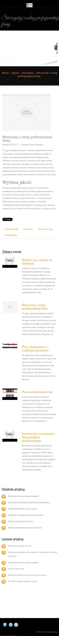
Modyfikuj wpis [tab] (11, 235)
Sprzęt (15, 72)
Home (5, 72)
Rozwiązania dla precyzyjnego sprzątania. (23, 496)
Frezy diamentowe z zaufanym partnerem (35, 348)
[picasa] (16, 625)
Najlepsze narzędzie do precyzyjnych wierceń (25, 527)
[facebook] (5, 625)
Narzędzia (28, 72)
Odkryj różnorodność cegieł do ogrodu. (22, 508)
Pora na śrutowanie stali (37, 392)
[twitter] (11, 625)
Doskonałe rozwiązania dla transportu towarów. (25, 515)
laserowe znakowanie (16, 568)
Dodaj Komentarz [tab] (11, 229)
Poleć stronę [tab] (28, 229)
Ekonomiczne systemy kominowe (21, 521)
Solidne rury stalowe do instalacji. (37, 261)
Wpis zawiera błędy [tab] (45, 229)
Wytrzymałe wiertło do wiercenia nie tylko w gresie (27, 575)
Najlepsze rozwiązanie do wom (19, 545)
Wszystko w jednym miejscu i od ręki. (22, 581)
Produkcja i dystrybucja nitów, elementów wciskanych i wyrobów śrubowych (32, 554)
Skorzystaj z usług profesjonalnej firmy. (37, 74)
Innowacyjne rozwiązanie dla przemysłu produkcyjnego (38, 437)
